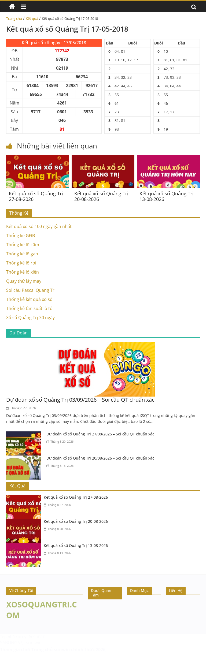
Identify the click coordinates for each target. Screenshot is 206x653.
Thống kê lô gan (22, 254)
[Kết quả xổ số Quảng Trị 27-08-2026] (37, 158)
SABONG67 (11, 642)
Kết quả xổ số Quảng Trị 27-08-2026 (36, 196)
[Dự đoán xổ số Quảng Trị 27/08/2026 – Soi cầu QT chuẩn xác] (25, 435)
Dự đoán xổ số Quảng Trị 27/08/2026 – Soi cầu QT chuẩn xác (100, 433)
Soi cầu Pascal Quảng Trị (31, 290)
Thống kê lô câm (22, 245)
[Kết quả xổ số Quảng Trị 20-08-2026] (103, 158)
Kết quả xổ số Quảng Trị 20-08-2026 (101, 196)
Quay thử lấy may (23, 281)
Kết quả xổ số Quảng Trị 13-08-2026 (166, 196)
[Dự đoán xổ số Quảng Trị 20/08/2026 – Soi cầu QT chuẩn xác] (25, 459)
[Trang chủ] (12, 6)
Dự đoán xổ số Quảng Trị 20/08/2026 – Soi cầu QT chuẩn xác (100, 458)
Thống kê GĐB (20, 235)
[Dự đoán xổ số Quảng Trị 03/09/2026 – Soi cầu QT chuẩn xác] (103, 345)
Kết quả (32, 18)
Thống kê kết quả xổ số (29, 299)
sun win (34, 642)
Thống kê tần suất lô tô (29, 308)
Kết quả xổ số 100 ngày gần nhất (39, 226)
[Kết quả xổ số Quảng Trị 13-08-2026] (168, 158)
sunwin (62, 649)
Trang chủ (14, 18)
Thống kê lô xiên (22, 272)
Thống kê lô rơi (21, 263)
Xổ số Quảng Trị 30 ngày (30, 317)
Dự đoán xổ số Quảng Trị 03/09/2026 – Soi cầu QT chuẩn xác (80, 399)
